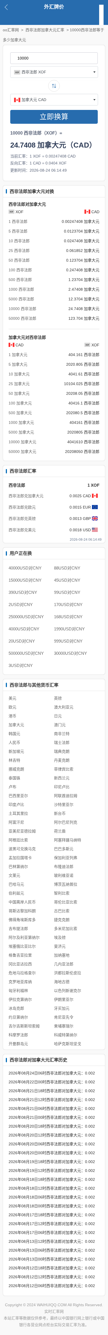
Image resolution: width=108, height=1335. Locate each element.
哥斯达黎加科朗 (22, 911)
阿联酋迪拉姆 (65, 795)
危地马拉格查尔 (22, 973)
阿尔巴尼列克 (65, 822)
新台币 (60, 813)
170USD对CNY (68, 604)
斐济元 (60, 946)
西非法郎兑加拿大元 (26, 496)
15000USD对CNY (25, 580)
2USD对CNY (21, 604)
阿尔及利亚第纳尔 (24, 937)
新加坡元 (16, 751)
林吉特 (14, 760)
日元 (58, 716)
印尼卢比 (62, 787)
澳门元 (60, 725)
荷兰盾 (60, 831)
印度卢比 (16, 804)
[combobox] (54, 72)
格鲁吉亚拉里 (20, 955)
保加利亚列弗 (65, 857)
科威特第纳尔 (65, 1035)
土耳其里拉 (18, 813)
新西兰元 (62, 778)
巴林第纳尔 (18, 866)
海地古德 (62, 982)
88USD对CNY (67, 568)
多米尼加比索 (65, 928)
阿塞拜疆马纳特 (67, 840)
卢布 (12, 787)
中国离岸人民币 (22, 902)
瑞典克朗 (62, 751)
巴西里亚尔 (18, 795)
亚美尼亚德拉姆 (22, 831)
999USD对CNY (68, 641)
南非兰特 (62, 733)
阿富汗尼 (16, 822)
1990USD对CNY (69, 629)
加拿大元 (16, 725)
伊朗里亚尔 (63, 999)
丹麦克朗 (62, 760)
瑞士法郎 (62, 742)
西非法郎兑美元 (22, 530)
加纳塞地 (62, 955)
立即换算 (54, 117)
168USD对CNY (68, 616)
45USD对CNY (67, 580)
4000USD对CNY (24, 629)
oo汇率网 (11, 30)
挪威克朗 (16, 769)
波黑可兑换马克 (22, 849)
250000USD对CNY (26, 616)
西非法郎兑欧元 (22, 507)
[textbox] (54, 72)
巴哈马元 (16, 884)
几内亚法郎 (63, 964)
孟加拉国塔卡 (20, 857)
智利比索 (62, 893)
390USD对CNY (23, 592)
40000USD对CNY (25, 568)
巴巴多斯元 (63, 849)
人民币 (14, 742)
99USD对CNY (67, 592)
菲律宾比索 (63, 769)
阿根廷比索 (18, 840)
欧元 (12, 707)
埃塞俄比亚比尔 (22, 946)
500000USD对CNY (26, 653)
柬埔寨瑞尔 (63, 1026)
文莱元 (14, 875)
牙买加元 (62, 1008)
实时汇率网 (54, 1311)
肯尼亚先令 (63, 1017)
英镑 (58, 698)
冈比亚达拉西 (20, 964)
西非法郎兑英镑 (22, 518)
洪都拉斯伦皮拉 (67, 973)
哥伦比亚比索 (65, 902)
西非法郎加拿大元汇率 (44, 30)
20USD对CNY (22, 641)
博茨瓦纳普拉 (65, 884)
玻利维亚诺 (63, 875)
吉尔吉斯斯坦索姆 (24, 1026)
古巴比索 (62, 911)
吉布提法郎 (18, 928)
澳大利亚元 (63, 707)
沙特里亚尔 (63, 804)
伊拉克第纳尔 (20, 999)
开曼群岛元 (18, 1044)
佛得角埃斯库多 (22, 920)
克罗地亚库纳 (20, 982)
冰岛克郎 (16, 1008)
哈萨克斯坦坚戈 (67, 1044)
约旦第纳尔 (18, 1017)
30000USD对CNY (70, 653)
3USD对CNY (21, 665)
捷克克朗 (62, 920)
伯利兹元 (16, 893)
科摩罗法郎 (18, 1035)
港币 (12, 716)
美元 (12, 698)
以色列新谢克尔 (67, 990)
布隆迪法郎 (63, 866)
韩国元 (14, 733)
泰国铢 (14, 778)
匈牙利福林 (18, 990)
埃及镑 (60, 937)
